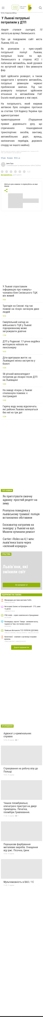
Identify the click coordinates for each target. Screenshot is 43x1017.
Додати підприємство (21, 647)
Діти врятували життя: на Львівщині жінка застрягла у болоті (19, 360)
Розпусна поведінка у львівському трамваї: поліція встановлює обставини (21, 514)
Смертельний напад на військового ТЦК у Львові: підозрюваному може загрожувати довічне (17, 327)
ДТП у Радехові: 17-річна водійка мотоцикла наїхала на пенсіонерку (21, 344)
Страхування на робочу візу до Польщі (21, 770)
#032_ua (17, 158)
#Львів (3, 158)
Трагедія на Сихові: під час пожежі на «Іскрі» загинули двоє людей (21, 308)
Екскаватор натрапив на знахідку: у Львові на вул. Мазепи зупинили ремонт (19, 528)
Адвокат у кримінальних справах (17, 735)
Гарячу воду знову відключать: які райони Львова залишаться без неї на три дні (20, 409)
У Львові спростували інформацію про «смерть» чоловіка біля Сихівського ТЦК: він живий (20, 291)
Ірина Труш (9, 163)
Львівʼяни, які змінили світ (15, 569)
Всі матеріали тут (21, 585)
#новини (10, 158)
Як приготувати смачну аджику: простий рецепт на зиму (20, 499)
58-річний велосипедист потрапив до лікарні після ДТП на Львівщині (20, 377)
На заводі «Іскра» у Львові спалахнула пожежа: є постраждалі (17, 393)
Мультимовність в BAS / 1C (19, 881)
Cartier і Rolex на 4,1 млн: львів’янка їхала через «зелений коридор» (18, 542)
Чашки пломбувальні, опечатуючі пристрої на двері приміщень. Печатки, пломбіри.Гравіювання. (20, 807)
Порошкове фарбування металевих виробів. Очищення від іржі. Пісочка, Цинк (21, 847)
